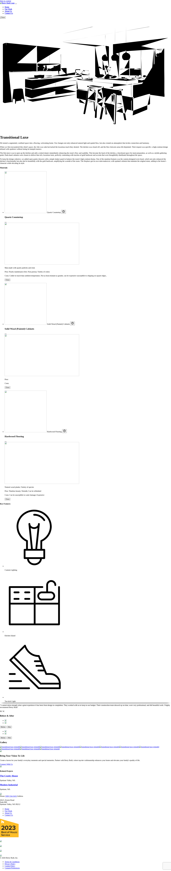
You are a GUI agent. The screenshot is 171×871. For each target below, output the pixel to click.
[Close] (6, 222)
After (9, 727)
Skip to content (5, 1)
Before (3, 727)
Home (7, 7)
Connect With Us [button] (6, 764)
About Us (8, 11)
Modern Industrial (9, 785)
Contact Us (9, 13)
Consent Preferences (12, 868)
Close (7, 280)
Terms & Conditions (12, 862)
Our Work (8, 9)
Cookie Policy (10, 866)
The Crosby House (9, 776)
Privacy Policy (10, 864)
